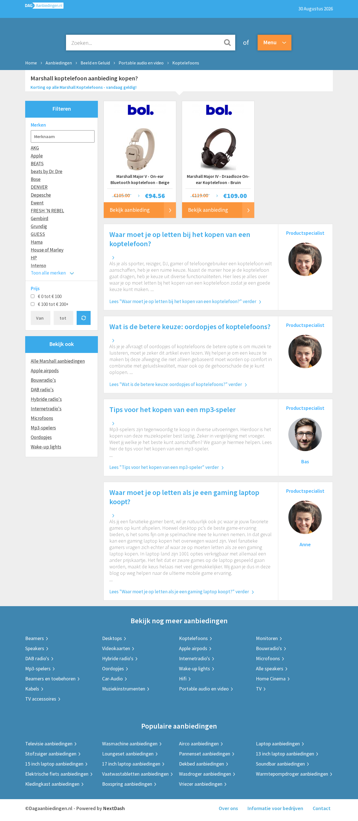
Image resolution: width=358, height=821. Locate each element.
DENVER (39, 187)
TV (259, 688)
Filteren (61, 108)
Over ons (228, 808)
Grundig (39, 226)
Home (31, 63)
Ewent (37, 203)
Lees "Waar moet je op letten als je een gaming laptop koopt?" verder (179, 592)
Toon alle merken (48, 273)
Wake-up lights (46, 447)
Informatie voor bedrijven (275, 808)
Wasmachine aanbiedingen (129, 743)
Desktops (112, 638)
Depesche (41, 195)
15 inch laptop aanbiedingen (54, 763)
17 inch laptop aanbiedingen (131, 763)
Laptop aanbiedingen (278, 743)
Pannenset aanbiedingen (204, 753)
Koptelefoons (185, 63)
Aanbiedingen (59, 63)
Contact (322, 808)
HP (34, 258)
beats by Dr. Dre (46, 171)
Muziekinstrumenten (123, 688)
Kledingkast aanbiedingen (52, 784)
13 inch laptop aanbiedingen (285, 753)
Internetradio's (46, 409)
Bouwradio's (43, 380)
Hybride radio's (46, 399)
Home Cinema (271, 678)
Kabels (32, 688)
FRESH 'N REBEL (47, 211)
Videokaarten (116, 648)
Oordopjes (41, 437)
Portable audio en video (141, 63)
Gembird (39, 218)
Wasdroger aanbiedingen (205, 774)
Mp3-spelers (43, 428)
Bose (36, 179)
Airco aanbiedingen (199, 743)
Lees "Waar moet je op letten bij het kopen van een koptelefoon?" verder (182, 301)
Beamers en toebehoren (50, 678)
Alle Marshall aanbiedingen (58, 361)
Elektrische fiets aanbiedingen (56, 774)
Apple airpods (45, 371)
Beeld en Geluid (95, 63)
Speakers (34, 648)
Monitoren (267, 638)
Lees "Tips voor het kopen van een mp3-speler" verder (164, 467)
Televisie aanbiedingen (48, 743)
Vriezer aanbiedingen (200, 784)
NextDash (114, 808)
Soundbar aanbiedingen (280, 763)
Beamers (34, 638)
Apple (37, 156)
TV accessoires (40, 699)
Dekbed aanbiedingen (201, 763)
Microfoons (42, 418)
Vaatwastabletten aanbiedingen (135, 774)
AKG (35, 148)
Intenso (38, 265)
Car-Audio (112, 678)
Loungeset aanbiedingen (128, 753)
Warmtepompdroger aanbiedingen (292, 774)
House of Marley (47, 250)
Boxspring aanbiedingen (127, 784)
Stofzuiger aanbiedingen (50, 753)
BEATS (37, 164)
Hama (37, 242)
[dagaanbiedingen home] (44, 7)
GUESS (38, 234)
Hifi (183, 678)
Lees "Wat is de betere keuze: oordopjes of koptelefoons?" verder (175, 384)
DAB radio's (42, 390)
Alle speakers (269, 668)
